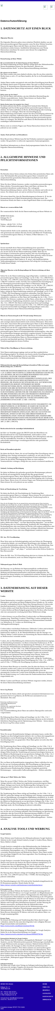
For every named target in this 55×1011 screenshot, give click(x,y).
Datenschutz (48, 996)
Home (45, 984)
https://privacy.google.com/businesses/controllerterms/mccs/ (21, 885)
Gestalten (47, 993)
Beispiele (46, 990)
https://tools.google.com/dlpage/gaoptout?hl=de (17, 926)
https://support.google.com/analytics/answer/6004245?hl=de (22, 934)
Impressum (47, 999)
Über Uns (46, 987)
